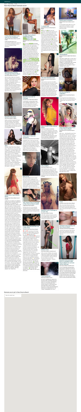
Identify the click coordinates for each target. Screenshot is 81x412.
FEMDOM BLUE (7, 1)
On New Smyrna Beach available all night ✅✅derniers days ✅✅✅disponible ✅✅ (29, 37)
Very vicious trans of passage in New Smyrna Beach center (31, 203)
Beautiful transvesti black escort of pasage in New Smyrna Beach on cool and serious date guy (66, 262)
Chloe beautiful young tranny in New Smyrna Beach (67, 128)
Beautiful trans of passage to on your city (49, 211)
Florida (15, 3)
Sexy (6, 145)
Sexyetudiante (63, 54)
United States (10, 3)
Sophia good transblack (66, 20)
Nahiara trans (45, 249)
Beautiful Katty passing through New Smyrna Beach (12, 73)
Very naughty (45, 165)
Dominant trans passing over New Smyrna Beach (67, 226)
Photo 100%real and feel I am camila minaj (31, 227)
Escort (5, 3)
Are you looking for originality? (64, 92)
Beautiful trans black (10, 117)
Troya (61, 201)
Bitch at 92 (26, 176)
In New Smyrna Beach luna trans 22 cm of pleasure (12, 36)
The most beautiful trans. (48, 77)
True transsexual (45, 276)
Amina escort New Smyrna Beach (12, 195)
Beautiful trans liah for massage (29, 97)
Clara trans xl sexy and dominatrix (29, 136)
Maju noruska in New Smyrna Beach (49, 126)
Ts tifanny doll (45, 26)
